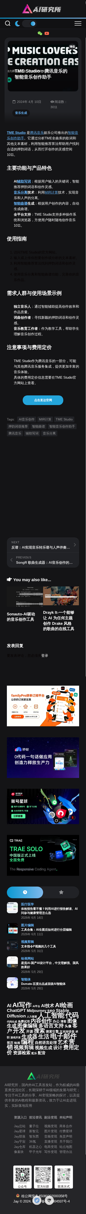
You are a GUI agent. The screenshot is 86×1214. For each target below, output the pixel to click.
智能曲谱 (21, 203)
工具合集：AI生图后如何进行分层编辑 (46, 929)
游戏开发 (16, 1037)
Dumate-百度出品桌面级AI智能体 (43, 984)
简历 (10, 1043)
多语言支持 (51, 1025)
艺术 (63, 1042)
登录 (44, 655)
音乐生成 (21, 113)
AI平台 (36, 1006)
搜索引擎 (52, 1031)
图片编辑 (27, 925)
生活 (43, 1036)
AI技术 (47, 1005)
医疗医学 (27, 904)
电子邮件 (63, 1036)
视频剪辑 (27, 942)
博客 (64, 1021)
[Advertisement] (43, 494)
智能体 (26, 979)
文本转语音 (67, 1031)
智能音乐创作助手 (62, 426)
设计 (57, 1047)
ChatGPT (16, 1010)
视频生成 (43, 1047)
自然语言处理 (46, 1042)
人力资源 (32, 1016)
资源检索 (22, 1052)
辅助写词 (24, 181)
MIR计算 (51, 192)
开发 (19, 1030)
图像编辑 (27, 1025)
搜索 (39, 1031)
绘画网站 (27, 958)
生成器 (29, 1036)
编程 (27, 1041)
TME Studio (16, 133)
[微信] (39, 33)
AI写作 (22, 1004)
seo (51, 1010)
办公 (56, 1021)
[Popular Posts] (61, 892)
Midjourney (36, 1011)
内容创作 (41, 1021)
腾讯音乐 (37, 133)
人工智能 (51, 1015)
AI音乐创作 (27, 419)
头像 (68, 1026)
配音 (42, 1053)
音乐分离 (21, 192)
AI (9, 1005)
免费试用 (24, 1021)
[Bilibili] (46, 33)
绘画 (17, 1043)
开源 (29, 1031)
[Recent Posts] (25, 892)
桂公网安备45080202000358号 (43, 1196)
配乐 (34, 1053)
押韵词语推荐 (18, 426)
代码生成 (12, 1021)
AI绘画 (64, 1005)
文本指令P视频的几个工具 (38, 946)
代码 (72, 1015)
